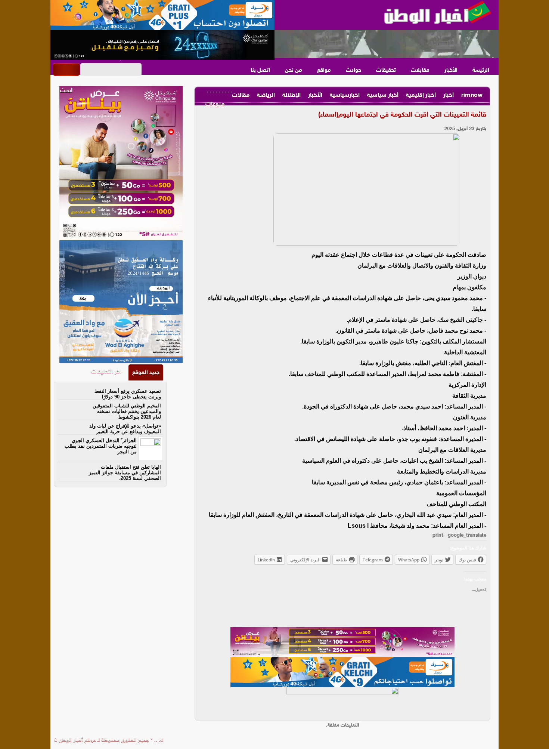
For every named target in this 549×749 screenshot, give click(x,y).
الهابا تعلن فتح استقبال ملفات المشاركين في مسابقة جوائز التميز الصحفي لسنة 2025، (125, 472)
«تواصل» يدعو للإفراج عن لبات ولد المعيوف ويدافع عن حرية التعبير (125, 428)
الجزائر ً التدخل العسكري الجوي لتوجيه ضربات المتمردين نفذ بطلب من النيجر (101, 446)
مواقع (324, 70)
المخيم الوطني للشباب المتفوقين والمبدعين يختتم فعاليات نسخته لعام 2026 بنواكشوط (127, 411)
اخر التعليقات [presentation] (106, 372)
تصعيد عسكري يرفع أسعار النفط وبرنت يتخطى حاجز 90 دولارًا (127, 394)
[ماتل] (342, 702)
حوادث (353, 70)
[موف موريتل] (162, 15)
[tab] (145, 372)
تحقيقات (386, 70)
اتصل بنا (260, 70)
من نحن (293, 70)
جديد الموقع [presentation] (145, 373)
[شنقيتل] (162, 45)
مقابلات (420, 70)
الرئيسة (480, 70)
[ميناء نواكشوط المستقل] (386, 44)
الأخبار (451, 70)
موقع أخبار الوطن (76, 740)
